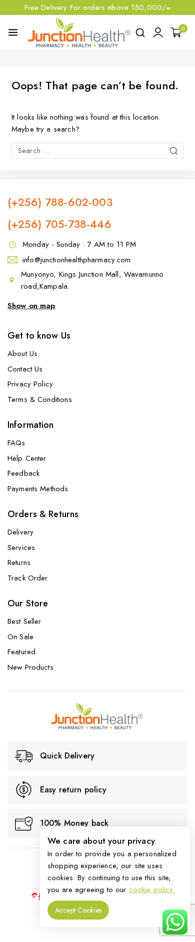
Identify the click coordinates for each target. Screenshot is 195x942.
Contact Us (25, 369)
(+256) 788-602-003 (60, 202)
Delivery (21, 532)
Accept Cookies (78, 910)
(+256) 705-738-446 (60, 224)
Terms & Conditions (40, 399)
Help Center (27, 458)
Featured (22, 651)
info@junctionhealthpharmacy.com (76, 259)
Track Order (28, 577)
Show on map (32, 305)
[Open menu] (13, 32)
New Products (31, 667)
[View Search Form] (140, 32)
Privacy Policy (30, 383)
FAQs (17, 442)
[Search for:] (98, 150)
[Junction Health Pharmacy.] (79, 32)
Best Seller (25, 621)
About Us (23, 353)
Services (21, 547)
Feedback (24, 473)
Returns (19, 562)
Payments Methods (38, 488)
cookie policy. (152, 889)
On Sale (21, 636)
